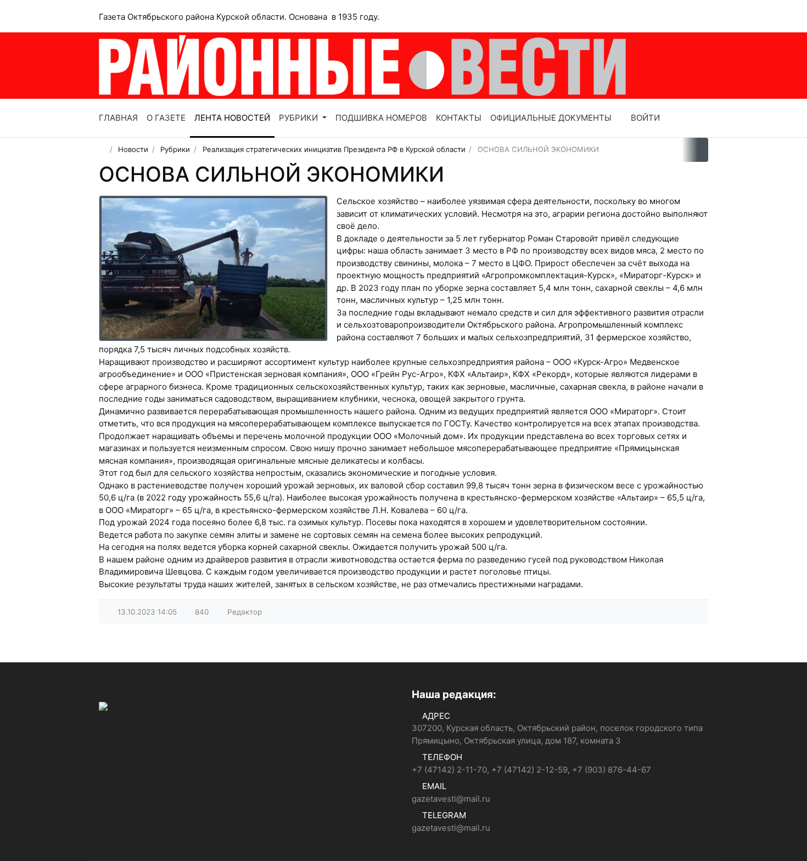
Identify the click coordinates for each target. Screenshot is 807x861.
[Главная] (102, 149)
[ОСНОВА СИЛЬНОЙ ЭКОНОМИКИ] (213, 268)
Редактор (244, 611)
